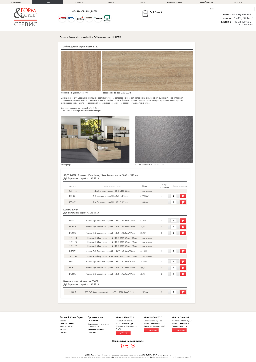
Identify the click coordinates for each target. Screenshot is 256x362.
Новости (79, 2)
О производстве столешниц (98, 324)
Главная (63, 37)
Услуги (142, 2)
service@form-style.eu (124, 321)
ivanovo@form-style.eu (153, 321)
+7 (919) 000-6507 (180, 317)
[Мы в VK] (127, 346)
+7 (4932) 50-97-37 (242, 18)
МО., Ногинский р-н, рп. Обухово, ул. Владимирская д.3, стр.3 (126, 326)
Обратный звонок (246, 24)
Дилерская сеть (94, 327)
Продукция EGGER (84, 37)
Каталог (47, 2)
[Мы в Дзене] (122, 346)
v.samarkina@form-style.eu (182, 321)
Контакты (238, 2)
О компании (16, 2)
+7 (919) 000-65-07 (242, 21)
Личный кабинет (206, 2)
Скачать (111, 2)
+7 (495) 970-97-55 (242, 14)
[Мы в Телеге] (133, 346)
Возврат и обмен (66, 327)
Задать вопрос (123, 333)
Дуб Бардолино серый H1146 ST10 (107, 37)
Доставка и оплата (174, 2)
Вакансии (63, 329)
